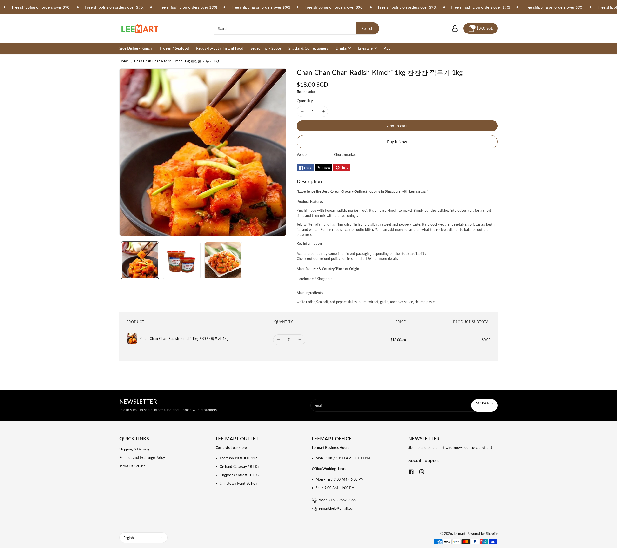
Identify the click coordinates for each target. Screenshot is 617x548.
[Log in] (454, 28)
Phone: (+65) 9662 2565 (337, 500)
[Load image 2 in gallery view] (181, 260)
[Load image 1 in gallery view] (140, 260)
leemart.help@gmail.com (336, 508)
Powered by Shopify (482, 533)
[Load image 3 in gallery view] (223, 260)
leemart (459, 533)
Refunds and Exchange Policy (142, 458)
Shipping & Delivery (134, 449)
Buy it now (397, 141)
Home (124, 61)
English (128, 538)
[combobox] (296, 28)
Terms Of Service (132, 466)
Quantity (305, 100)
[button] (480, 28)
